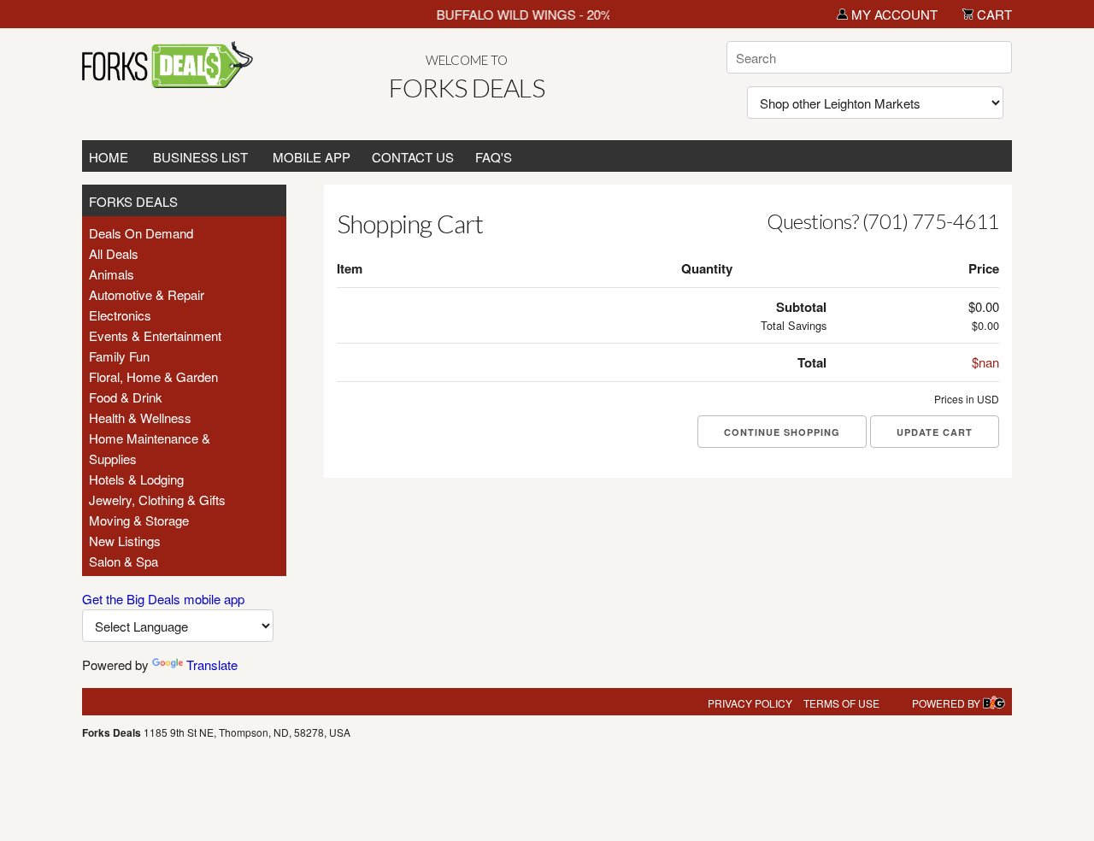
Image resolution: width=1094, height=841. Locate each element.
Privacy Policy (750, 703)
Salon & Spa (123, 561)
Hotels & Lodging (136, 479)
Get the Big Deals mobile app (163, 599)
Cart (992, 14)
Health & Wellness (140, 417)
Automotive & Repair (146, 294)
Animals (111, 274)
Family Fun (119, 356)
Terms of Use (841, 703)
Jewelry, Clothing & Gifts (157, 500)
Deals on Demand (141, 233)
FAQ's (493, 157)
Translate (212, 664)
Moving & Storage (139, 520)
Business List (200, 157)
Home (108, 157)
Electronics (120, 315)
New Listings (125, 541)
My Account (893, 14)
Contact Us (413, 157)
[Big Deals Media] (994, 703)
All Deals (113, 253)
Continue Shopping (782, 432)
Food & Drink (125, 397)
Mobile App (311, 157)
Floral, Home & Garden (153, 376)
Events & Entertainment (155, 335)
